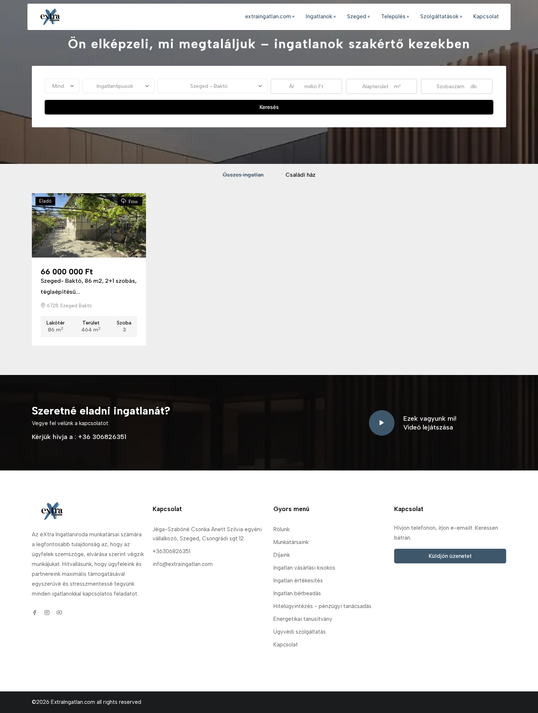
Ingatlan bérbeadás (297, 593)
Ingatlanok (319, 16)
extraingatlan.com (268, 16)
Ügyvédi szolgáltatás (299, 631)
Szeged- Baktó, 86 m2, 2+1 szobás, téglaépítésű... (89, 286)
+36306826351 (171, 551)
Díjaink (281, 555)
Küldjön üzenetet (450, 556)
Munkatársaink (291, 542)
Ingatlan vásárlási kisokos (304, 567)
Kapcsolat (486, 16)
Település (393, 16)
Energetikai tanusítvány (302, 619)
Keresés (269, 107)
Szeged (356, 16)
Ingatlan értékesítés (298, 580)
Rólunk (281, 529)
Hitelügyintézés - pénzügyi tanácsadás (322, 606)
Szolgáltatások (439, 16)
